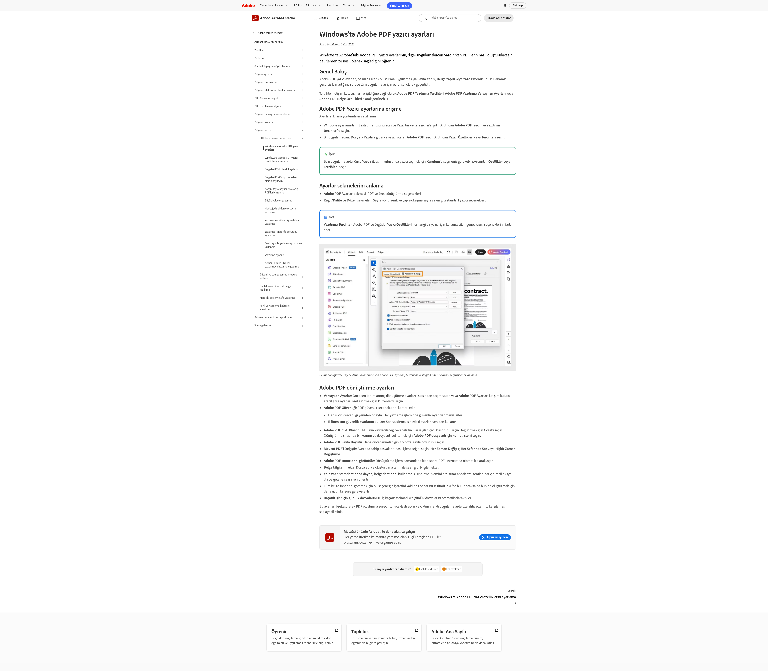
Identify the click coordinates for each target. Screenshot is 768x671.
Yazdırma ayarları (274, 255)
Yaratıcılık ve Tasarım (272, 5)
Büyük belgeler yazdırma (278, 200)
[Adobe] (248, 5)
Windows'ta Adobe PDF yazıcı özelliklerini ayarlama (281, 159)
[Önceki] (368, 600)
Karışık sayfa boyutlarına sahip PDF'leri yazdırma (281, 190)
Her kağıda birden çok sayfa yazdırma (280, 210)
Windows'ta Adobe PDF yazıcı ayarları (282, 147)
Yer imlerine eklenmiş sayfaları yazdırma (282, 221)
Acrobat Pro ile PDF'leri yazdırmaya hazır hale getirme (282, 264)
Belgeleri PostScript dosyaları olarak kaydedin (281, 179)
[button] (504, 5)
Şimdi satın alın (399, 5)
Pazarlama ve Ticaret (339, 5)
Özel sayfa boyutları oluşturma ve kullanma (283, 245)
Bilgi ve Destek (369, 5)
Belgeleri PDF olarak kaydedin (281, 169)
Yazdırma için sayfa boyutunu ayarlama (281, 233)
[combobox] (450, 18)
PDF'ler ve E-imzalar (305, 5)
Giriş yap (518, 5)
